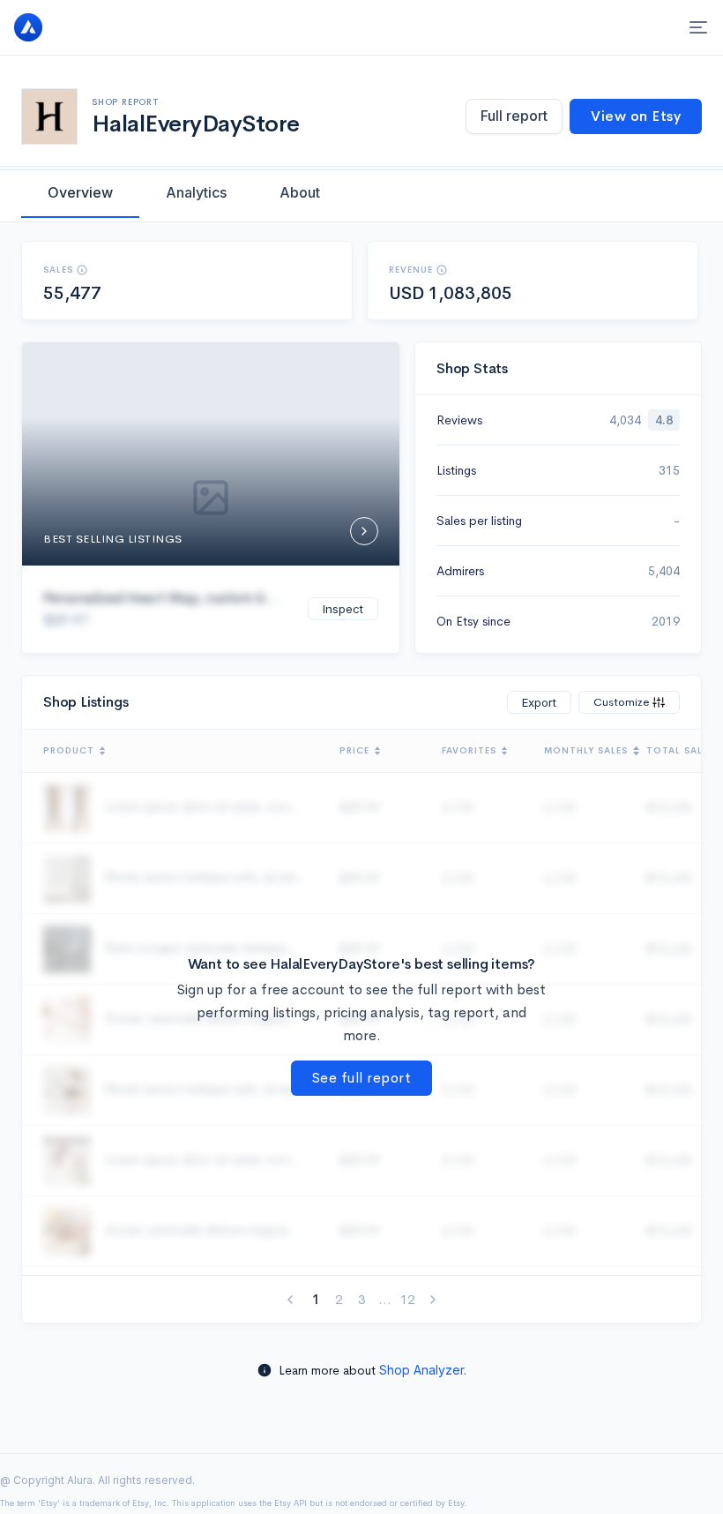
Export (539, 702)
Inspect (343, 609)
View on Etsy (636, 116)
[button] (82, 270)
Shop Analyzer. (422, 1369)
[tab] (80, 192)
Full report (514, 115)
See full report (362, 1077)
